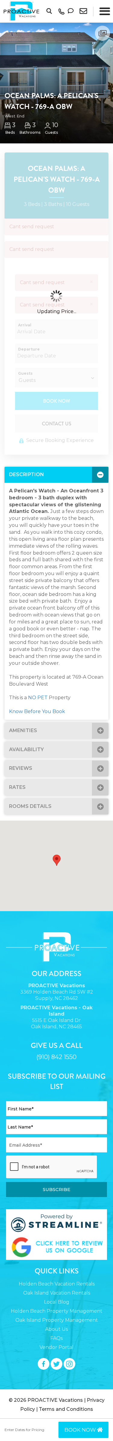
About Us (56, 1329)
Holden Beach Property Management (56, 1311)
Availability (26, 749)
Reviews (20, 768)
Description (26, 474)
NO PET (38, 697)
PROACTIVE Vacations (55, 1400)
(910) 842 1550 (56, 1057)
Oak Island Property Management (56, 1320)
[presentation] (52, 1167)
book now (80, 1430)
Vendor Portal (56, 1347)
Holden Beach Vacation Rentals (57, 1284)
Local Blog (56, 1302)
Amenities (23, 730)
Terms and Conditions (66, 1409)
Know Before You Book (37, 711)
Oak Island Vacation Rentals (56, 1293)
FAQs (56, 1338)
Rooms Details (30, 806)
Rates (17, 787)
